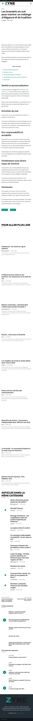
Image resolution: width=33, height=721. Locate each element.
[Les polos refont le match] (5, 529)
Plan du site (4, 719)
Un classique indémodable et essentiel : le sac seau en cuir (20, 537)
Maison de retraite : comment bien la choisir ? (24, 599)
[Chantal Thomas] (5, 510)
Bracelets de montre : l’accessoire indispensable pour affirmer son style (16, 421)
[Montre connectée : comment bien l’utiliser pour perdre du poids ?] (16, 295)
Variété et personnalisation (11, 69)
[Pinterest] (14, 217)
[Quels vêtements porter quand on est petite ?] (5, 501)
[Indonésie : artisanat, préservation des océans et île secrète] (5, 672)
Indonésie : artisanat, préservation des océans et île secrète (19, 673)
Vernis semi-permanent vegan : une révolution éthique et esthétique (7, 600)
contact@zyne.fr (20, 713)
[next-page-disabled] (5, 488)
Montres (13, 210)
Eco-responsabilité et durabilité (12, 74)
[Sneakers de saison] (5, 567)
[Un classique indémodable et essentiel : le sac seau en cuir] (5, 537)
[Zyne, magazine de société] (10, 3)
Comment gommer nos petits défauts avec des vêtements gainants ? (19, 620)
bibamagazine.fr (5, 250)
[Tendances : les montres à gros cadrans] (16, 237)
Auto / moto (11, 655)
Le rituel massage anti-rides (16, 688)
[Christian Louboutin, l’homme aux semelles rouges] (5, 585)
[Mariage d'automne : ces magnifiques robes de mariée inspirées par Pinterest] (5, 517)
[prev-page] (2, 488)
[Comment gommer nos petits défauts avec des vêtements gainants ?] (5, 620)
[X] (11, 217)
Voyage (10, 662)
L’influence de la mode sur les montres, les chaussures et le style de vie (16, 277)
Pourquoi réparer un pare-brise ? (18, 657)
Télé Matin (12, 510)
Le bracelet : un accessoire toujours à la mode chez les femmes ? (16, 449)
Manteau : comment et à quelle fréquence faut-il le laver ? (17, 612)
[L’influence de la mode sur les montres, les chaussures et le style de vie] (16, 265)
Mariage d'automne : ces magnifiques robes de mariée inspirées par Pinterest (19, 519)
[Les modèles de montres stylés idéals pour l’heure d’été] (16, 351)
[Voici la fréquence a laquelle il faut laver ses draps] (5, 680)
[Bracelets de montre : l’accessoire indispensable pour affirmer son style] (16, 410)
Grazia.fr (4, 365)
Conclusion (7, 79)
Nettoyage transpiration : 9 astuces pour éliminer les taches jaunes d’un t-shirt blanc (20, 644)
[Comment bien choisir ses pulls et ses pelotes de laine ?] (5, 575)
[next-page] (5, 593)
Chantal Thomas (16, 508)
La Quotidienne (13, 579)
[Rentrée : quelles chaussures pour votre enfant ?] (5, 628)
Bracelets (4, 210)
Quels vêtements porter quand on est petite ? (19, 501)
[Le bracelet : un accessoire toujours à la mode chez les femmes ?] (16, 439)
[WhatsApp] (18, 217)
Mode (3, 8)
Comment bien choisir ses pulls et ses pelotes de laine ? (20, 575)
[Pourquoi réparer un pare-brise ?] (5, 657)
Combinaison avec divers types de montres (15, 77)
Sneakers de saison (17, 566)
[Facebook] (7, 217)
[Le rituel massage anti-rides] (5, 688)
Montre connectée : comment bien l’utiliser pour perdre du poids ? (15, 306)
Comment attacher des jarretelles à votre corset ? (20, 546)
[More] (22, 217)
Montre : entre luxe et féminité (13, 335)
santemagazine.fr (6, 309)
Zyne (4, 20)
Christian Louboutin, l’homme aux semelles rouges (18, 586)
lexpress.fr (13, 530)
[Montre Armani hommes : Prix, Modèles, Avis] (16, 467)
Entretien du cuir (8, 72)
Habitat (10, 678)
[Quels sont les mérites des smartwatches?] (16, 381)
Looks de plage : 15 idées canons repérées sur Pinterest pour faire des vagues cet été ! (19, 557)
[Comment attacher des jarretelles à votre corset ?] (5, 547)
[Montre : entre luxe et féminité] (16, 325)
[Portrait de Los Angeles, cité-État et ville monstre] (5, 664)
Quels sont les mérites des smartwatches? (12, 391)
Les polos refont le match (20, 528)
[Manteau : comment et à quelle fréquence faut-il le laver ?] (5, 612)
